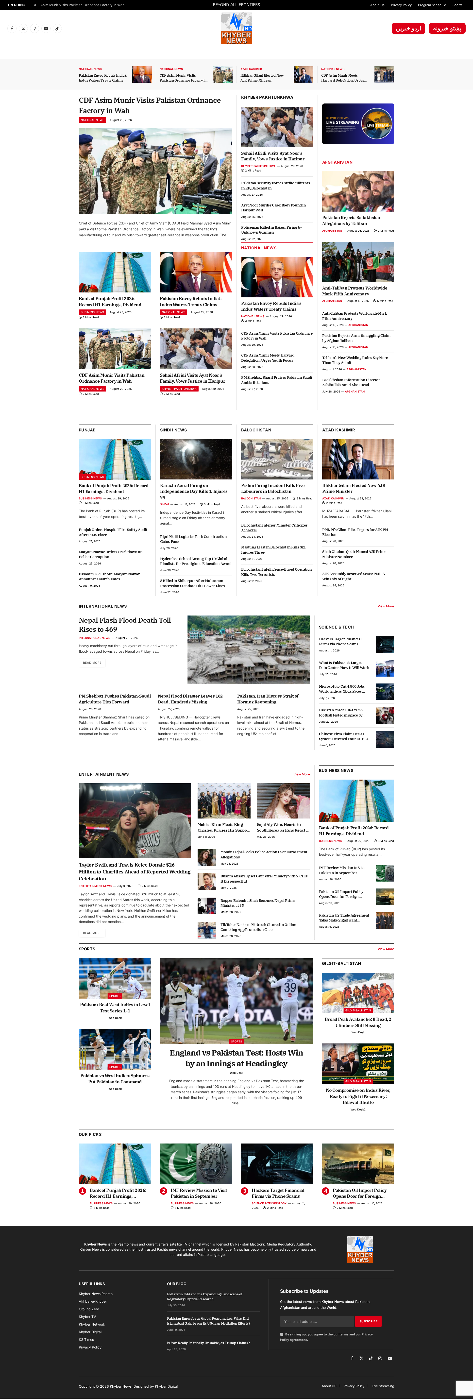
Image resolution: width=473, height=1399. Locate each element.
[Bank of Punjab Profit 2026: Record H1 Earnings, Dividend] (115, 272)
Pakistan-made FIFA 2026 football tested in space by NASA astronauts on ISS (341, 713)
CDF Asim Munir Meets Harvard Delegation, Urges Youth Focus (342, 78)
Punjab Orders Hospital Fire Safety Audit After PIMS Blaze (113, 532)
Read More (92, 663)
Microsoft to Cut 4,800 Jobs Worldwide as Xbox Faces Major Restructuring (342, 689)
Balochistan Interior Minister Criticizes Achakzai (274, 527)
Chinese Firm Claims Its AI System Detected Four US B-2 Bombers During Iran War (343, 737)
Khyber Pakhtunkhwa (179, 389)
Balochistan (256, 429)
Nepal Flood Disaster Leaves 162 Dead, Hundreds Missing (190, 699)
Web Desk (115, 1018)
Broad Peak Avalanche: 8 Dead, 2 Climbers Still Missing (358, 1022)
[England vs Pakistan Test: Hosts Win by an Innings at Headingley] (236, 1001)
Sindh (164, 504)
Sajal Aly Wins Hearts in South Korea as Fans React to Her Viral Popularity (283, 827)
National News (90, 69)
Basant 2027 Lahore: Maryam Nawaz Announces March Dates (109, 576)
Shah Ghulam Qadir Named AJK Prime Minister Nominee (354, 554)
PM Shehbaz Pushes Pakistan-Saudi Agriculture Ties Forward (115, 699)
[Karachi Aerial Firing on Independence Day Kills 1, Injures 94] (196, 459)
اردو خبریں (408, 28)
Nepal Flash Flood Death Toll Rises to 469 (125, 624)
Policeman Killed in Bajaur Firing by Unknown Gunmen (271, 230)
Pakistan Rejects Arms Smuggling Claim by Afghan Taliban (356, 338)
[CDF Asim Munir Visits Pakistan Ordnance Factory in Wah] (223, 74)
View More (386, 606)
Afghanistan (337, 162)
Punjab (87, 429)
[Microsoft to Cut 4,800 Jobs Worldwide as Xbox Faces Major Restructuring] (385, 691)
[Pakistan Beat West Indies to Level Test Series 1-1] (115, 978)
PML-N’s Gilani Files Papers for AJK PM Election (355, 532)
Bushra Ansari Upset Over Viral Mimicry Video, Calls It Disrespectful (264, 878)
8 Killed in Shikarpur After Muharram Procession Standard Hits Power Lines (192, 583)
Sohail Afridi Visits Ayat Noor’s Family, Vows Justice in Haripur (82, 5)
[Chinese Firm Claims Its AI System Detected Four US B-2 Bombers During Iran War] (385, 739)
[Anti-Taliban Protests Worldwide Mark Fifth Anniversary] (358, 262)
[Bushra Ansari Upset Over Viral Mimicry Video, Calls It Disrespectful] (207, 881)
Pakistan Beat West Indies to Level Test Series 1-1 (115, 1007)
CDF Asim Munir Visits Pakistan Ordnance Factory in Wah (183, 78)
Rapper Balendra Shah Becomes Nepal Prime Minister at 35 (257, 903)
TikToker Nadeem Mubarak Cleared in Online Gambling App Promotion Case (258, 927)
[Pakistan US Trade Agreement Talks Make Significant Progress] (385, 920)
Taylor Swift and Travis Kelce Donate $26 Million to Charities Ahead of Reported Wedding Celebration (135, 871)
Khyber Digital (166, 1386)
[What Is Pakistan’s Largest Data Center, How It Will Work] (385, 668)
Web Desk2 (358, 1109)
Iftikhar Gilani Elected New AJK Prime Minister (262, 78)
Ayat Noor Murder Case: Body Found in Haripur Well (273, 207)
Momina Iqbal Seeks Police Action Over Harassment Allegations (263, 854)
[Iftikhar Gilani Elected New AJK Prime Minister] (303, 74)
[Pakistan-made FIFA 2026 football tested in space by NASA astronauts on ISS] (385, 715)
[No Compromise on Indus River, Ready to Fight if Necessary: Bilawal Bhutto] (358, 1063)
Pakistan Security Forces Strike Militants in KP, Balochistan (275, 185)
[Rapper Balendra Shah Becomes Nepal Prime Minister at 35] (207, 906)
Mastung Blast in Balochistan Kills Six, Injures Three (273, 549)
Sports (457, 5)
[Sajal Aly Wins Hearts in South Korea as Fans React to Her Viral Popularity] (283, 801)
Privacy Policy (401, 5)
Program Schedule (432, 5)
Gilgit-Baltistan (341, 963)
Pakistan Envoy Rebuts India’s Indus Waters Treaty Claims (103, 78)
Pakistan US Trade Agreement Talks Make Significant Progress (344, 918)
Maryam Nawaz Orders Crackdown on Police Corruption (110, 554)
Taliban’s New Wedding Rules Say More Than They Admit (355, 360)
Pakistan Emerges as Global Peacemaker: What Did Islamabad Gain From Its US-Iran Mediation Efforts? (208, 1321)
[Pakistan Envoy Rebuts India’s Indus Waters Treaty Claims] (142, 74)
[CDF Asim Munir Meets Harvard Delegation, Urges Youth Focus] (384, 74)
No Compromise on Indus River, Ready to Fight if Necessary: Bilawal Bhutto (358, 1096)
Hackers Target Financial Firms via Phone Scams (340, 641)
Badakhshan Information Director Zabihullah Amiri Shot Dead (351, 382)
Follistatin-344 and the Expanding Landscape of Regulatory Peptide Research (204, 1296)
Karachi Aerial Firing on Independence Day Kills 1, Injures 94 (194, 491)
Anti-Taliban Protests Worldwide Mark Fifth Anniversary (355, 291)
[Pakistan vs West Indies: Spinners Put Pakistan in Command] (115, 1049)
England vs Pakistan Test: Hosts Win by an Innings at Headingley (236, 1058)
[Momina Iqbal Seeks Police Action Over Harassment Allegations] (207, 857)
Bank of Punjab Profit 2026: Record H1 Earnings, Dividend (110, 301)
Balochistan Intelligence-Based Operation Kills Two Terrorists (276, 572)
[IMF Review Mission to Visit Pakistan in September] (385, 873)
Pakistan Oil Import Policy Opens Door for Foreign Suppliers (341, 894)
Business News (92, 312)
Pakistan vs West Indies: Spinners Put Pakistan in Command (114, 1078)
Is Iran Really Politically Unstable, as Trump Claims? (208, 1343)
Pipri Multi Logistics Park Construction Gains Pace (193, 539)
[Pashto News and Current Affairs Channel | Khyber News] (236, 28)
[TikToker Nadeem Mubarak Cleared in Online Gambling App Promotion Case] (207, 930)
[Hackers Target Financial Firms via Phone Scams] (385, 644)
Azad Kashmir (251, 69)
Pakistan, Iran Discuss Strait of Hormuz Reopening (268, 699)
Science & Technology (269, 1203)
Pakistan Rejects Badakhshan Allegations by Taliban (351, 220)
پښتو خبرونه (447, 28)
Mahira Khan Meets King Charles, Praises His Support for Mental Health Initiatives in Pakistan (224, 827)
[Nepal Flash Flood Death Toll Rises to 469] (248, 649)
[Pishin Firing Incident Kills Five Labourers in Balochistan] (277, 459)
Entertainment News (95, 886)
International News (94, 638)
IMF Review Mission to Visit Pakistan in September (342, 870)
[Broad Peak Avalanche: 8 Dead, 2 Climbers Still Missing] (358, 993)
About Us (377, 5)
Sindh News (173, 429)
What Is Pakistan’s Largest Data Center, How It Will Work (344, 665)
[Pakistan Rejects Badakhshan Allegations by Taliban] (358, 191)
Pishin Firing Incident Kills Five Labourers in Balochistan (273, 488)
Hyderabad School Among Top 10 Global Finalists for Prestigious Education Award (196, 561)
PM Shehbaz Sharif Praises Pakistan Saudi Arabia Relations (276, 380)
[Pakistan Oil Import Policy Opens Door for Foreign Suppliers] (385, 896)
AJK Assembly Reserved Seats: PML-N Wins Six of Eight (353, 576)
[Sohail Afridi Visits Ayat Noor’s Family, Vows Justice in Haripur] (196, 348)
